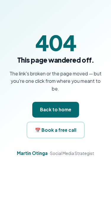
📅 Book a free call (55, 130)
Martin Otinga (32, 153)
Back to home (55, 109)
